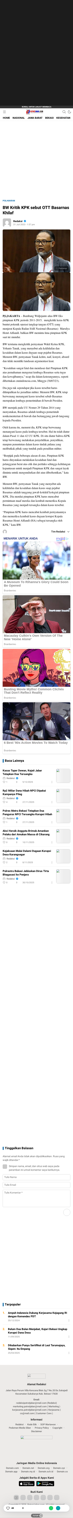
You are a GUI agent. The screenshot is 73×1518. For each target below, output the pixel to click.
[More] (51, 782)
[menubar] (4, 111)
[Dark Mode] (69, 111)
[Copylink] (58, 1508)
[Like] (8, 1508)
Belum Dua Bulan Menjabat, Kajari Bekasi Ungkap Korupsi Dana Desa (37, 1330)
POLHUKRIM (9, 200)
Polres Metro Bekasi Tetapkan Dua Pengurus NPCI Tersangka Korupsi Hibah (27, 812)
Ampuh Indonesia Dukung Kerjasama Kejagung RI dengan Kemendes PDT (37, 1314)
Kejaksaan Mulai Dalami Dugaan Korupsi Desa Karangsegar (27, 852)
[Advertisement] (33, 53)
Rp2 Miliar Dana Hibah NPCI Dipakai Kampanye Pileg (24, 792)
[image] (63, 776)
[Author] (7, 223)
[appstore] (27, 1484)
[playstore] (45, 1484)
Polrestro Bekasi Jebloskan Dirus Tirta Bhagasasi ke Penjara (26, 872)
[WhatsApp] (51, 1508)
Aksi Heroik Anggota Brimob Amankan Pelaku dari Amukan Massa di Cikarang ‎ (26, 832)
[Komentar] (19, 1508)
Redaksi (18, 221)
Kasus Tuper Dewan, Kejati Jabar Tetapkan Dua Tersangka (22, 772)
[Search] (64, 111)
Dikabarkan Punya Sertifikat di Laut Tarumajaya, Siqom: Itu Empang (36, 1347)
